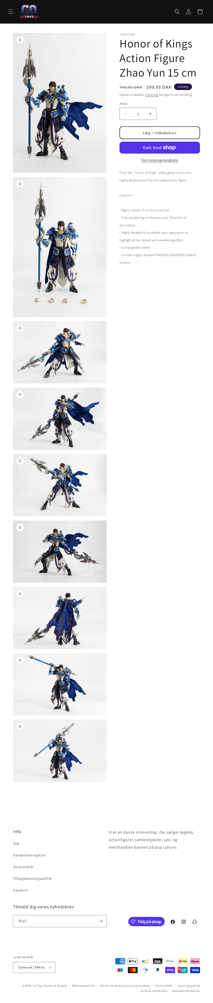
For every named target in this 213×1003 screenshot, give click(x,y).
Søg (16, 843)
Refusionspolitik (83, 985)
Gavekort (20, 890)
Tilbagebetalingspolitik (32, 878)
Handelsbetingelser (29, 855)
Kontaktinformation (186, 991)
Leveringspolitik (189, 985)
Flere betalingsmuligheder (159, 160)
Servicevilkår (23, 866)
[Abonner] (100, 921)
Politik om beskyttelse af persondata (125, 985)
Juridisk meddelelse (153, 991)
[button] (11, 11)
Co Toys (38, 985)
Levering (151, 95)
